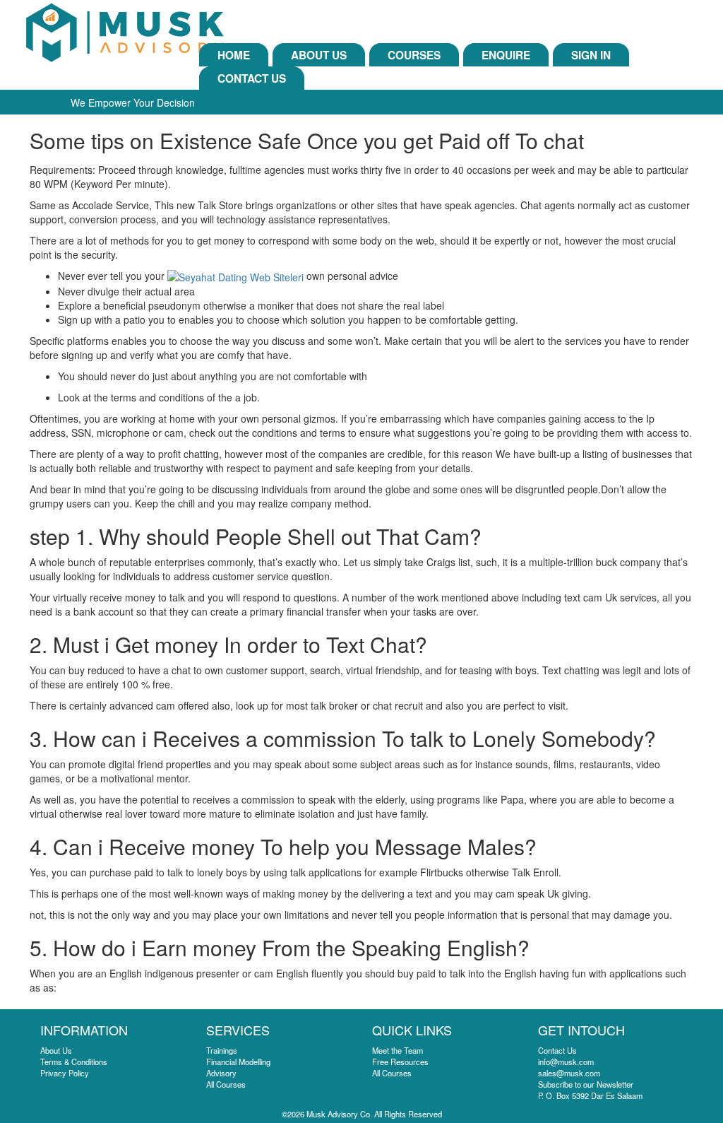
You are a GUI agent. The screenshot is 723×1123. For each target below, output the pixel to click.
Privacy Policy (64, 1072)
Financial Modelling (238, 1061)
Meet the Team (397, 1050)
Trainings (221, 1050)
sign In (591, 55)
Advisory (221, 1072)
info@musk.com (566, 1061)
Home (233, 55)
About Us (319, 55)
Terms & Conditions (73, 1061)
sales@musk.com (569, 1072)
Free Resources (400, 1061)
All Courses (226, 1084)
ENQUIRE (506, 55)
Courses (414, 55)
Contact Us (251, 78)
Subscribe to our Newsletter (585, 1084)
